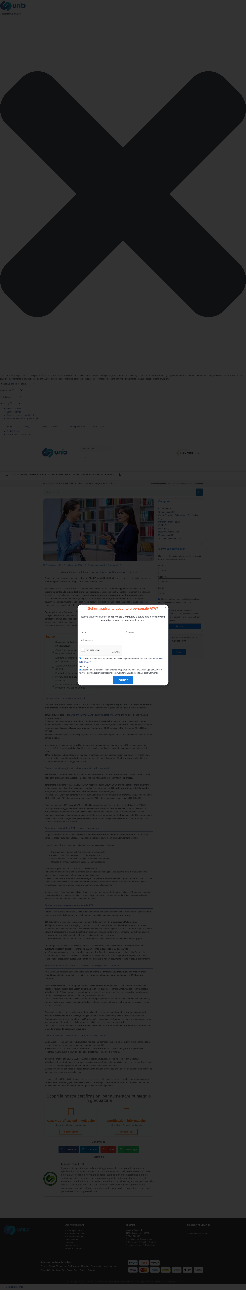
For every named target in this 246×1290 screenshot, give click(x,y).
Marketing (83, 666)
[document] (123, 645)
